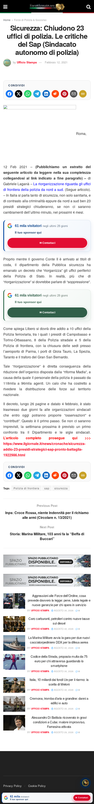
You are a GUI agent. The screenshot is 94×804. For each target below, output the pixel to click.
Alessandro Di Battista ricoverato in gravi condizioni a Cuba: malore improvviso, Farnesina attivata (59, 722)
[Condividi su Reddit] (55, 94)
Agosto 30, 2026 (63, 610)
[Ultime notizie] (85, 783)
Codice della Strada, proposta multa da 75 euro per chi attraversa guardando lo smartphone (59, 661)
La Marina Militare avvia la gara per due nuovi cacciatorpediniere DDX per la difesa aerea (59, 639)
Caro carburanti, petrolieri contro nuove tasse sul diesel (58, 620)
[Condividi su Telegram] (37, 94)
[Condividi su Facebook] (9, 94)
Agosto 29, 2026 (63, 732)
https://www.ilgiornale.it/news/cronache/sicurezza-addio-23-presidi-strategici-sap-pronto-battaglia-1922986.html (44, 449)
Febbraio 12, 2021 (56, 62)
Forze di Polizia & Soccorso (30, 20)
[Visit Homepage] (47, 6)
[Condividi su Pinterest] (64, 94)
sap (46, 488)
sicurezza (61, 488)
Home (6, 20)
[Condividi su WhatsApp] (27, 94)
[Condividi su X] (18, 94)
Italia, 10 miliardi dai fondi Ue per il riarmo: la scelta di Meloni (59, 681)
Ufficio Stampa (27, 62)
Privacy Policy (12, 786)
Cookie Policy (37, 786)
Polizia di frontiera (26, 488)
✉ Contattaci (47, 242)
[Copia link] (83, 94)
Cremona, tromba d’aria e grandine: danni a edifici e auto (59, 700)
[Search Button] (88, 6)
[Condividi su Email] (73, 94)
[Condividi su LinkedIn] (46, 94)
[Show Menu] (5, 6)
